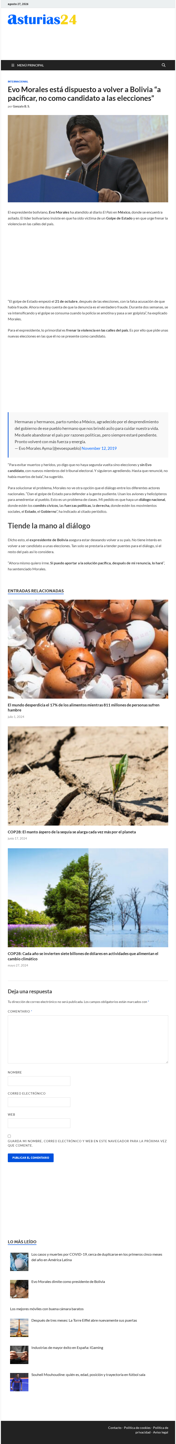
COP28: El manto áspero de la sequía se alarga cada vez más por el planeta (72, 831)
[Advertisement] (114, 45)
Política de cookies (137, 1428)
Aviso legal (160, 1432)
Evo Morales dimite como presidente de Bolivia (68, 1281)
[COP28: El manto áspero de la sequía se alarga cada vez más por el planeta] (88, 777)
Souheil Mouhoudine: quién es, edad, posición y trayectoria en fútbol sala (88, 1374)
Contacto (114, 1428)
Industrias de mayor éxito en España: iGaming (67, 1347)
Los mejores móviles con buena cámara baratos (47, 1309)
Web (11, 1114)
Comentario (20, 1011)
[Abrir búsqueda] (163, 65)
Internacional (18, 81)
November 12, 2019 (99, 448)
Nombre (15, 1072)
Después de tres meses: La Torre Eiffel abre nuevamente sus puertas (84, 1320)
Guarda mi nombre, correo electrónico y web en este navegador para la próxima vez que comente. (87, 1143)
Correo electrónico (27, 1093)
